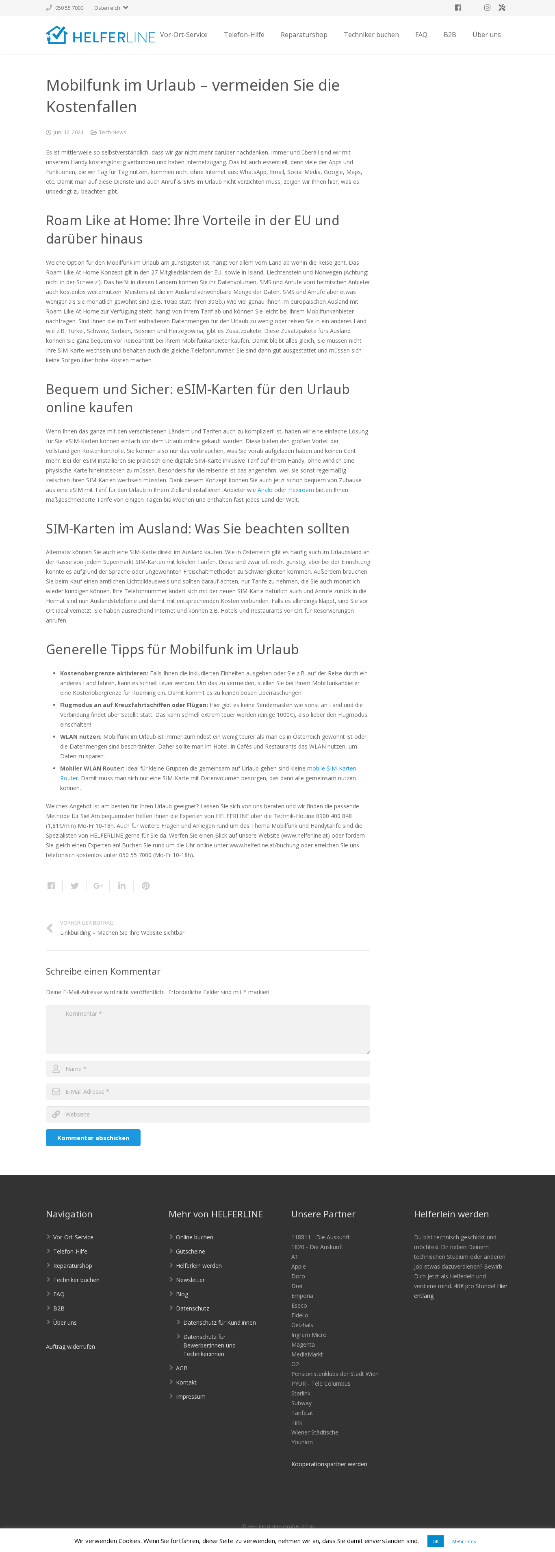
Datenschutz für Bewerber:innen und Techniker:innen (209, 1345)
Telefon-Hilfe (70, 1251)
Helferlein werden (199, 1265)
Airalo (265, 490)
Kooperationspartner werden (329, 1464)
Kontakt (186, 1382)
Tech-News (112, 132)
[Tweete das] (75, 886)
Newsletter (190, 1280)
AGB (182, 1368)
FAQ (59, 1294)
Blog (182, 1294)
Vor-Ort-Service (73, 1237)
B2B (59, 1308)
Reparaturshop (72, 1265)
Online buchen (194, 1237)
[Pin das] (142, 886)
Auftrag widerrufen (70, 1346)
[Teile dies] (54, 886)
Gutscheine (190, 1251)
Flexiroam (301, 490)
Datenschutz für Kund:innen (219, 1322)
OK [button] (435, 1541)
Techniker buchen (76, 1280)
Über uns (65, 1322)
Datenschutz (192, 1308)
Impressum (191, 1396)
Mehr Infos (464, 1541)
